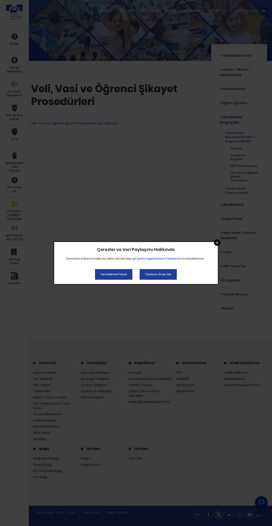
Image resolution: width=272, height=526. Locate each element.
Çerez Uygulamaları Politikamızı (159, 259)
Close (217, 242)
